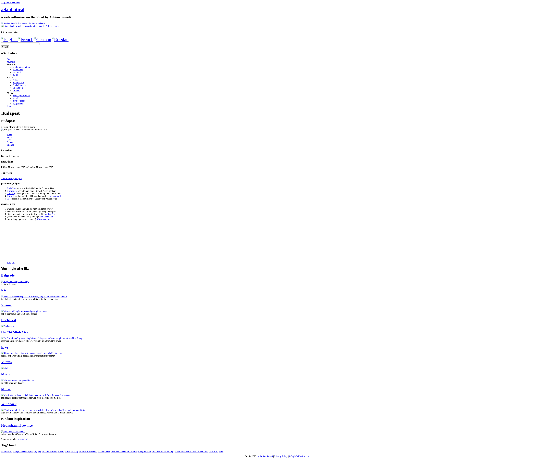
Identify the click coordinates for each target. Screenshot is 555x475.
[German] (42, 39)
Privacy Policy (281, 456)
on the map (18, 69)
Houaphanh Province (17, 425)
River (9, 134)
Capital (10, 142)
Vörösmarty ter (44, 219)
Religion (142, 451)
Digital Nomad (19, 85)
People (134, 451)
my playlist (18, 103)
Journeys (11, 62)
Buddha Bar (49, 214)
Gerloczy (11, 193)
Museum (93, 451)
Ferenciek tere (46, 216)
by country (18, 72)
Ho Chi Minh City (14, 332)
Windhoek (8, 404)
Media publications (21, 95)
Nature (101, 451)
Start (9, 59)
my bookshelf (19, 101)
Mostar (6, 374)
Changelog (18, 88)
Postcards (11, 64)
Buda (9, 188)
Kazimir (10, 196)
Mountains (84, 451)
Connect (16, 90)
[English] (9, 39)
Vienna (6, 305)
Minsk (6, 389)
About (10, 77)
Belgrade (8, 275)
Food (54, 451)
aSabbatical (12, 9)
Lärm (9, 199)
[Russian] (60, 39)
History (68, 451)
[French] (25, 39)
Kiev (4, 290)
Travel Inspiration (183, 451)
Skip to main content (10, 2)
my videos (17, 98)
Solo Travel (157, 451)
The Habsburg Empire (11, 178)
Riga (4, 347)
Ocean (107, 451)
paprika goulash (54, 196)
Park (128, 451)
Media (10, 93)
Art (10, 451)
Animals (5, 451)
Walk (9, 137)
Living (75, 451)
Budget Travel (19, 451)
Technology (168, 451)
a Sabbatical (18, 82)
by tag (15, 75)
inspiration (22, 439)
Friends (10, 145)
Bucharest (8, 320)
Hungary (11, 262)
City (9, 139)
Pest (14, 188)
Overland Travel (118, 451)
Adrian (16, 80)
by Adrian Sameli (265, 456)
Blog (9, 106)
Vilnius (6, 362)
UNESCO (213, 451)
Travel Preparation (199, 451)
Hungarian (12, 191)
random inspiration (21, 67)
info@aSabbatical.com (299, 456)
